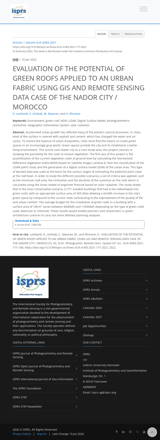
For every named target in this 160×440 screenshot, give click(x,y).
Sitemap (88, 335)
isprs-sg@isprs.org (104, 392)
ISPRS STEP (20, 397)
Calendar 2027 (92, 317)
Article (101, 34)
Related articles (133, 34)
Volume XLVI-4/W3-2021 (41, 42)
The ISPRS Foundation (27, 388)
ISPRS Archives (92, 280)
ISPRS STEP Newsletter (27, 406)
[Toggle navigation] (143, 9)
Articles (17, 42)
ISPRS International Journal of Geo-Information (43, 379)
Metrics (115, 34)
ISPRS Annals (91, 290)
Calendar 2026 (92, 308)
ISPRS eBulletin (93, 298)
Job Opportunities (94, 326)
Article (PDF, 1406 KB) (29, 224)
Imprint (42, 434)
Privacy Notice (22, 434)
